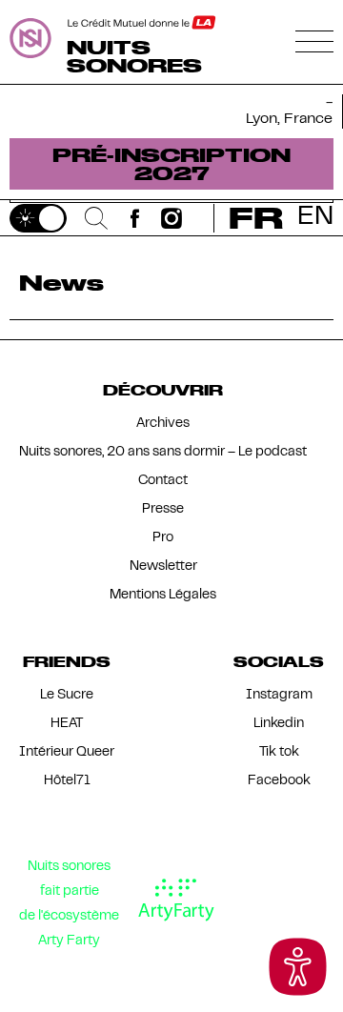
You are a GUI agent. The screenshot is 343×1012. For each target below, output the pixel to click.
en (315, 218)
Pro (162, 538)
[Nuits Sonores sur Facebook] (135, 218)
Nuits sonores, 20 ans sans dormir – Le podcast (163, 452)
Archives (163, 423)
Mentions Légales (163, 595)
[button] (297, 966)
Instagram (279, 695)
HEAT (66, 724)
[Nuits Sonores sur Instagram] (172, 218)
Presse (163, 509)
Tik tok (279, 752)
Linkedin (278, 724)
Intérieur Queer (66, 752)
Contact (163, 481)
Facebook (279, 781)
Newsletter (163, 566)
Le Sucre (66, 695)
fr (256, 217)
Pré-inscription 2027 (171, 163)
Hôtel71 (67, 781)
